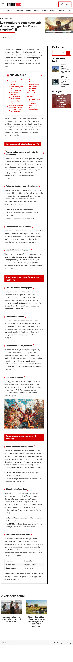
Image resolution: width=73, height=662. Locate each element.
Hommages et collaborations (33, 109)
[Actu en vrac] (13, 4)
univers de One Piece (13, 49)
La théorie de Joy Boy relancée (34, 85)
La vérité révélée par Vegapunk (16, 110)
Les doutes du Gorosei (33, 81)
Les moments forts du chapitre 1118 (15, 81)
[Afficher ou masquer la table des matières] (34, 75)
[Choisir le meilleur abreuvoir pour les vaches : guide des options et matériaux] (36, 607)
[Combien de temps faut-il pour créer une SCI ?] (55, 69)
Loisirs (4, 37)
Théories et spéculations (33, 104)
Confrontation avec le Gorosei (15, 97)
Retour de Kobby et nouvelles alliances (16, 92)
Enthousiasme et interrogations (34, 100)
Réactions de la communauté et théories (32, 95)
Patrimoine (63, 64)
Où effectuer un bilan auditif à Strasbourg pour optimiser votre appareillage (61, 101)
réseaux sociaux (33, 456)
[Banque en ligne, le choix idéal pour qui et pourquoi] (11, 607)
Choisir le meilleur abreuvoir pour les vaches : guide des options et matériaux (36, 621)
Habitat (62, 76)
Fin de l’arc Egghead (32, 89)
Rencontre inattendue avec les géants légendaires (17, 86)
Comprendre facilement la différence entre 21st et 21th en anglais (66, 83)
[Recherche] (62, 4)
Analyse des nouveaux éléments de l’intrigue (16, 106)
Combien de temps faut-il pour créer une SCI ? (65, 70)
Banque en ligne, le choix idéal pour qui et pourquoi (11, 619)
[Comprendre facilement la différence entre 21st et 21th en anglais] (55, 82)
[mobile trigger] (3, 4)
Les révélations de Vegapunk (16, 102)
